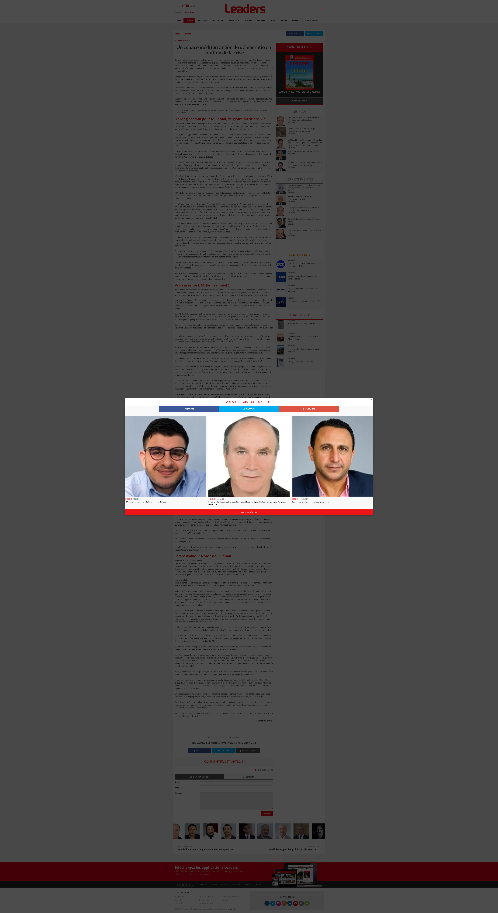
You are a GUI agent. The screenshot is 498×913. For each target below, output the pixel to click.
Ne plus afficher (249, 512)
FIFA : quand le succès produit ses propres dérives (145, 502)
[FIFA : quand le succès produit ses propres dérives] (165, 456)
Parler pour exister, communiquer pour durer (310, 502)
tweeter (250, 409)
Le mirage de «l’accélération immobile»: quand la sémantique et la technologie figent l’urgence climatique (247, 503)
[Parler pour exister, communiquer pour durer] (332, 456)
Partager (189, 409)
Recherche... (281, 8)
